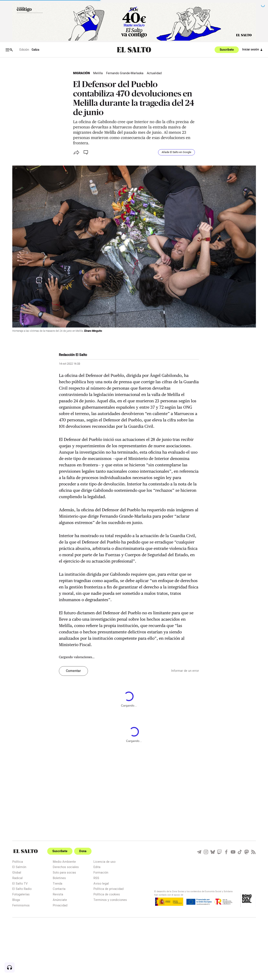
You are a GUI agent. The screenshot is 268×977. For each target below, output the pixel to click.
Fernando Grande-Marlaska (124, 73)
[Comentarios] (86, 152)
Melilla (98, 73)
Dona (82, 851)
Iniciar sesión (250, 49)
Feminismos (21, 905)
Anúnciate (60, 900)
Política (17, 862)
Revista (58, 894)
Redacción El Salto (73, 355)
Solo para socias (64, 872)
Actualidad (154, 73)
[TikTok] (239, 851)
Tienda (57, 883)
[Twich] (219, 851)
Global (16, 872)
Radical (17, 878)
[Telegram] (199, 851)
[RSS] (253, 851)
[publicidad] (134, 22)
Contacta (59, 889)
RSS (96, 878)
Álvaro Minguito (93, 331)
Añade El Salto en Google (176, 152)
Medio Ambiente (64, 862)
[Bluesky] (212, 851)
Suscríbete (227, 50)
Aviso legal (101, 883)
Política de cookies (106, 894)
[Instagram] (205, 851)
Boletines (59, 878)
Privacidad (60, 905)
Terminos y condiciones (110, 900)
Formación (100, 872)
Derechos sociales (66, 867)
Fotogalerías (21, 894)
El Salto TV (20, 883)
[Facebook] (226, 851)
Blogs (16, 900)
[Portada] (134, 50)
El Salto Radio (22, 889)
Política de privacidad (108, 889)
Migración (81, 73)
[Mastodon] (246, 851)
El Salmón (19, 867)
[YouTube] (233, 851)
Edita (96, 867)
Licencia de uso (104, 862)
